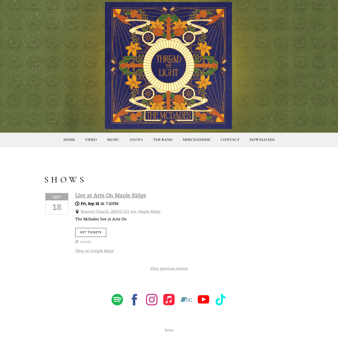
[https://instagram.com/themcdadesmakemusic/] (152, 300)
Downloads (262, 139)
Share (86, 242)
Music (113, 139)
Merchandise (196, 139)
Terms (169, 330)
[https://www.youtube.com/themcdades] (203, 300)
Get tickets (90, 232)
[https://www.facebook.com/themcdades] (134, 300)
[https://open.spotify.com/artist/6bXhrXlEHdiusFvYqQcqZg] (117, 300)
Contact (230, 139)
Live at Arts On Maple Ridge (110, 196)
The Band (162, 139)
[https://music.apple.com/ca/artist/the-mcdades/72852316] (169, 300)
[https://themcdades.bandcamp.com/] (186, 300)
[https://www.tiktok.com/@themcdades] (220, 300)
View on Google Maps (94, 251)
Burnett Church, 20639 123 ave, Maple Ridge (120, 211)
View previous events (169, 268)
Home (69, 139)
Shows (136, 139)
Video (91, 139)
